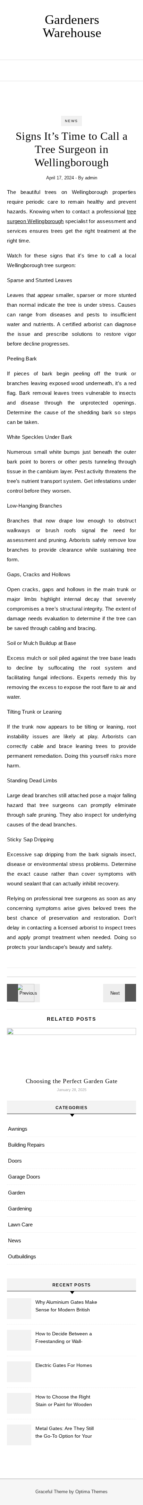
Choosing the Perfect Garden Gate (72, 1081)
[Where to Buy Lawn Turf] (22, 993)
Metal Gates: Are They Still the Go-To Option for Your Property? (64, 1433)
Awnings (17, 1129)
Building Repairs (26, 1145)
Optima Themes (91, 1491)
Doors (15, 1161)
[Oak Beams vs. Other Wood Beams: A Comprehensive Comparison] (120, 993)
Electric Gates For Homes (63, 1365)
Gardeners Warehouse (72, 26)
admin (91, 177)
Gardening (20, 1208)
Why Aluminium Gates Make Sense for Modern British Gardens (66, 1306)
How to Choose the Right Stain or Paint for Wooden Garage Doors (63, 1401)
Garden (16, 1193)
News (71, 121)
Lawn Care (20, 1224)
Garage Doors (24, 1177)
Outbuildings (22, 1256)
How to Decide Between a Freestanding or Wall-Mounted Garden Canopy (63, 1338)
